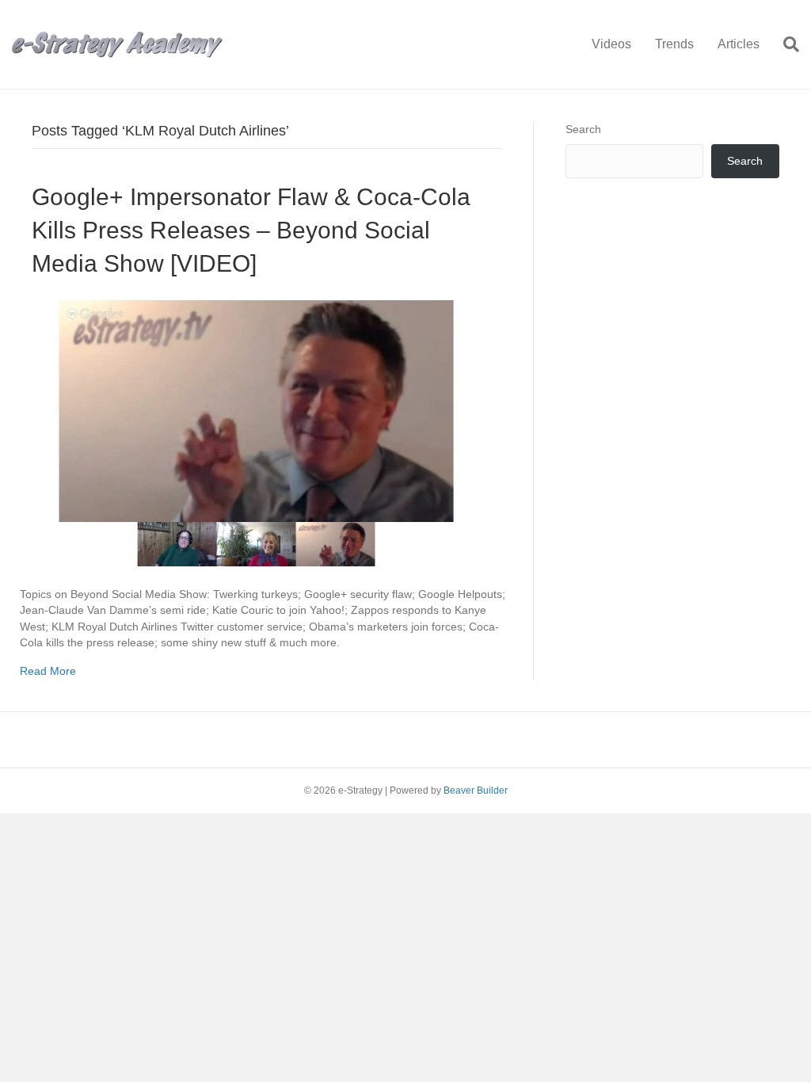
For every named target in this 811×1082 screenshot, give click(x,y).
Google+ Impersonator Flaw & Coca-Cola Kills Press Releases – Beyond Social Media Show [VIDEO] (251, 230)
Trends (674, 44)
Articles (739, 44)
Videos (611, 44)
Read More (48, 671)
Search (583, 129)
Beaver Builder (476, 790)
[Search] (785, 44)
